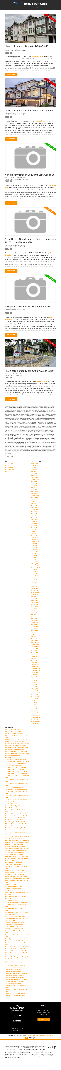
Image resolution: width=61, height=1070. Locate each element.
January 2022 (35, 541)
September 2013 (35, 697)
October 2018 (35, 590)
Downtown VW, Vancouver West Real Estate (17, 816)
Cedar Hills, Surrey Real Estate (19, 412)
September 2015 (35, 650)
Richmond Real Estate (37, 438)
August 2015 (34, 652)
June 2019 (34, 580)
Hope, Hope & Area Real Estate (14, 854)
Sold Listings (8, 471)
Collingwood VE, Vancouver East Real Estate (34, 416)
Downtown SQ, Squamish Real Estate (15, 814)
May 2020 (33, 572)
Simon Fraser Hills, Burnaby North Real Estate (45, 441)
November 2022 (35, 523)
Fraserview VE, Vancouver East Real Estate (17, 836)
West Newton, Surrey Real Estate (45, 449)
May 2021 (33, 558)
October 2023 (35, 509)
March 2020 (34, 574)
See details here (37, 56)
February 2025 (35, 493)
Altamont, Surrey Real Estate (29, 406)
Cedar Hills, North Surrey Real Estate (18, 375)
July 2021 (33, 553)
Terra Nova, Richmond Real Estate (45, 446)
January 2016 (35, 644)
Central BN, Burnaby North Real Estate (16, 769)
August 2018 (34, 594)
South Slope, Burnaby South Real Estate (32, 442)
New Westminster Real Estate (16, 434)
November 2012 (35, 717)
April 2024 (34, 505)
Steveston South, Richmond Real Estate (16, 949)
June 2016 (34, 634)
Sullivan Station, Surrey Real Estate (18, 50)
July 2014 (33, 678)
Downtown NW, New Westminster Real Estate (46, 419)
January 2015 (35, 666)
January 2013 (35, 713)
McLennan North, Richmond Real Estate (42, 431)
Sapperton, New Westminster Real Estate (16, 439)
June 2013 (34, 703)
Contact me (43, 1019)
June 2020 (34, 570)
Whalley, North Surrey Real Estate (17, 246)
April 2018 (34, 598)
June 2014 (34, 680)
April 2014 (34, 684)
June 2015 (34, 656)
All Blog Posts (9, 463)
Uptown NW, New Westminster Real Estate (26, 447)
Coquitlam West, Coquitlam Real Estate (47, 418)
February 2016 (35, 642)
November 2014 (35, 670)
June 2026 (34, 469)
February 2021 (35, 564)
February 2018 (35, 602)
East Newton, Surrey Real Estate (14, 820)
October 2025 (35, 483)
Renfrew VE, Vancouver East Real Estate (24, 438)
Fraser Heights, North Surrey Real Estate (25, 423)
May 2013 (33, 705)
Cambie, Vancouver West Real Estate (23, 411)
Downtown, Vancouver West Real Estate (16, 818)
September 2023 (35, 511)
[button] (14, 1016)
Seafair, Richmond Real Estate (14, 441)
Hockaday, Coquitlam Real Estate (47, 427)
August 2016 (34, 630)
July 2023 (33, 515)
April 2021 (34, 560)
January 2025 (35, 495)
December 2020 (35, 568)
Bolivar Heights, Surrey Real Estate (40, 407)
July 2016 (33, 632)
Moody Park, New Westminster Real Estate (17, 878)
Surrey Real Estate (33, 446)
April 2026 (34, 473)
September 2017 (35, 606)
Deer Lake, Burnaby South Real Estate (29, 419)
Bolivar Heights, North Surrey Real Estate (25, 407)
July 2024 (33, 499)
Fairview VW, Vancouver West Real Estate (40, 422)
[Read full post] (30, 29)
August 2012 (34, 723)
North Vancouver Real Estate (39, 434)
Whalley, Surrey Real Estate (36, 450)
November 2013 (35, 693)
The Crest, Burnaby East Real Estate (15, 965)
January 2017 (35, 622)
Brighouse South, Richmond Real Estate (38, 408)
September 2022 (35, 525)
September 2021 (35, 549)
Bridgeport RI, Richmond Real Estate (23, 408)
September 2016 (35, 628)
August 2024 (34, 497)
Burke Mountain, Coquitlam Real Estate (17, 410)
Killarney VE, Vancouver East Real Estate (16, 856)
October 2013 (35, 695)
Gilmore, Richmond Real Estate (14, 838)
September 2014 (35, 674)
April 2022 (34, 535)
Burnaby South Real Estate (10, 411)
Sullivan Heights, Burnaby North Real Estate (33, 445)
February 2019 (35, 588)
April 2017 (34, 616)
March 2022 (34, 537)
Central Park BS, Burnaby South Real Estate (32, 414)
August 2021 (34, 551)
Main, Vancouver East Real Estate (11, 431)
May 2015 (33, 658)
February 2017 (35, 620)
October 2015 (35, 648)
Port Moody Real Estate (37, 435)
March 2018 (34, 600)
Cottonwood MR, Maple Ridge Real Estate (13, 419)
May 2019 (33, 582)
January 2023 (35, 521)
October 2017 (35, 604)
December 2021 (35, 543)
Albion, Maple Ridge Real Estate (16, 406)
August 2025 (34, 485)
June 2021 (34, 555)
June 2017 (34, 612)
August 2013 (34, 699)
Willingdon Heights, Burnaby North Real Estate (21, 451)
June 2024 (34, 501)
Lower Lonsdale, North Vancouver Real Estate (45, 430)
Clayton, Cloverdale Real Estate (14, 787)
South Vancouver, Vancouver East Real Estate (14, 443)
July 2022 (33, 529)
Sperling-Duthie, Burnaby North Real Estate (31, 443)
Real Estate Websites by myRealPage (44, 1035)
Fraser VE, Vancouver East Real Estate (41, 423)
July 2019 (33, 578)
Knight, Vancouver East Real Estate (15, 430)
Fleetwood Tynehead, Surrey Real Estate (16, 826)
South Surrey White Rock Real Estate (48, 442)
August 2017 (34, 608)
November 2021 (35, 545)
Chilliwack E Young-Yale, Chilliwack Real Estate (19, 415)
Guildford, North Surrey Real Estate (15, 846)
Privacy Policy (31, 1035)
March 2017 (34, 618)
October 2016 (35, 626)
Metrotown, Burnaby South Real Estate (16, 876)
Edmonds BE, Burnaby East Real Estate (24, 422)
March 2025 (34, 491)
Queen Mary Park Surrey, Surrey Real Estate (17, 437)
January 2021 (35, 566)
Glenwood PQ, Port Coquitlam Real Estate (17, 840)
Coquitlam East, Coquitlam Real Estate (19, 179)
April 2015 (34, 660)
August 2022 (34, 527)
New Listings (8, 465)
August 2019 (34, 576)
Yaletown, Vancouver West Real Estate (16, 995)
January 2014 (35, 691)
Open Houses (9, 467)
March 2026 (34, 475)
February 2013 (35, 711)
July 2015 (33, 654)
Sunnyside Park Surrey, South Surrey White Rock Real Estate (17, 446)
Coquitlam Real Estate (35, 418)
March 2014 (34, 687)
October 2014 (35, 672)
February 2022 (35, 539)
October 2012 (35, 719)
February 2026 (35, 477)
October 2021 (35, 547)
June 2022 (34, 531)
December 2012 (35, 715)
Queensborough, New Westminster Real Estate (35, 437)
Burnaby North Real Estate (48, 410)
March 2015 (34, 662)
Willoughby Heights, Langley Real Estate (39, 451)
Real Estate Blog (9, 469)
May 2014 (33, 682)
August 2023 (34, 513)
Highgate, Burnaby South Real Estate (32, 427)
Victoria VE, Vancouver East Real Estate (16, 449)
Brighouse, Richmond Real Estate (14, 749)
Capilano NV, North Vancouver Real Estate (39, 411)
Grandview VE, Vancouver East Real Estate (22, 426)
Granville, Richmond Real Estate (38, 426)
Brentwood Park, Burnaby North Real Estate (17, 743)
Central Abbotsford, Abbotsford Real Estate (34, 412)
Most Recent (34, 463)
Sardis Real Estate (28, 439)
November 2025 (35, 481)
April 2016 (34, 638)
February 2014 (35, 688)
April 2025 (34, 489)
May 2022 (33, 533)
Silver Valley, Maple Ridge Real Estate (27, 441)
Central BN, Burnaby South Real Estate (15, 414)
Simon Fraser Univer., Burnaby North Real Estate (14, 442)
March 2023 (34, 519)
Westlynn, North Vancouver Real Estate (16, 979)
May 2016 (33, 636)
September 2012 (35, 721)
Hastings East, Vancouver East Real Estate (16, 427)
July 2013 (33, 701)
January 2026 (35, 479)
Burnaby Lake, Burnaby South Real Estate (34, 410)
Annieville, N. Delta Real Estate (41, 406)
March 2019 (34, 586)
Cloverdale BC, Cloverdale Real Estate (17, 416)
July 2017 (33, 610)
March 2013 (34, 709)
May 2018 (33, 596)
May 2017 (33, 614)
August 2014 (34, 676)
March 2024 (34, 507)
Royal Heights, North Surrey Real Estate (16, 916)
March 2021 (34, 562)
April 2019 (34, 584)
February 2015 (35, 664)
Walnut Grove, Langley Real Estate (31, 449)
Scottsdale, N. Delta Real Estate (14, 924)
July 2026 (33, 467)
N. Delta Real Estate (10, 884)
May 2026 (33, 471)
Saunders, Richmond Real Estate (39, 439)
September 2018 (35, 592)
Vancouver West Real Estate (13, 971)
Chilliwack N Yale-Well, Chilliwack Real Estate (37, 415)
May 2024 (33, 503)
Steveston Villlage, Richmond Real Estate (16, 445)
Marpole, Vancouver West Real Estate (26, 431)
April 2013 (34, 707)
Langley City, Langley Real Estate (29, 430)
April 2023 (34, 517)
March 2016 (34, 640)
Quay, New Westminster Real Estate (15, 900)
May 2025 (33, 487)
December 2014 (35, 668)
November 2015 (35, 646)
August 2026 (34, 465)
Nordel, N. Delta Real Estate (27, 434)
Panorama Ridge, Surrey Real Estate (25, 435)
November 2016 (35, 624)
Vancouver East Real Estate (40, 447)
